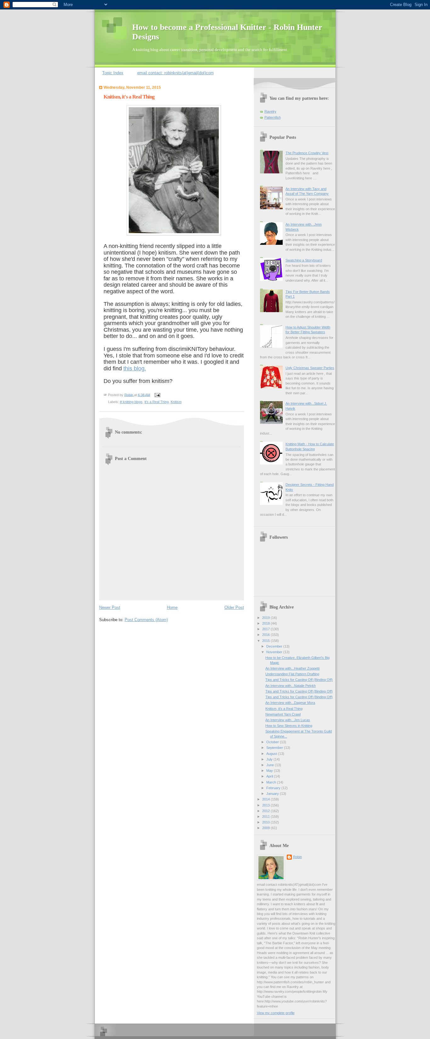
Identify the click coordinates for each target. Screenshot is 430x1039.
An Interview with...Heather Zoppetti (292, 668)
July (270, 759)
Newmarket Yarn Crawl (283, 714)
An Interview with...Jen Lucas (287, 720)
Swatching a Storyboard (304, 260)
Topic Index (112, 72)
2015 (266, 641)
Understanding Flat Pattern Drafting (292, 674)
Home (172, 607)
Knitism (176, 402)
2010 (266, 822)
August (272, 753)
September (275, 748)
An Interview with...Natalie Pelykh (290, 686)
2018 (266, 623)
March (271, 782)
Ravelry (270, 111)
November (274, 652)
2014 (266, 799)
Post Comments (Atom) (146, 619)
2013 (266, 805)
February (273, 788)
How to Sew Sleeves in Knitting (288, 725)
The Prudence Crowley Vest (307, 153)
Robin (297, 857)
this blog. (134, 368)
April (270, 776)
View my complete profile (276, 1013)
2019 (266, 618)
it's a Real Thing (156, 402)
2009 (266, 828)
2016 (266, 635)
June (270, 765)
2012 (266, 811)
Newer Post (109, 607)
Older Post (234, 607)
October (273, 742)
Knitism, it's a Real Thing (284, 708)
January (273, 793)
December (274, 646)
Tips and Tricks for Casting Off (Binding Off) (299, 680)
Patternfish (272, 117)
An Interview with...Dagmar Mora (290, 703)
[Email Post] (156, 394)
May (270, 770)
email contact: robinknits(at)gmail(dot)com (175, 72)
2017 (266, 629)
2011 (266, 816)
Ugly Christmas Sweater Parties (310, 368)
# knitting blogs (131, 402)
